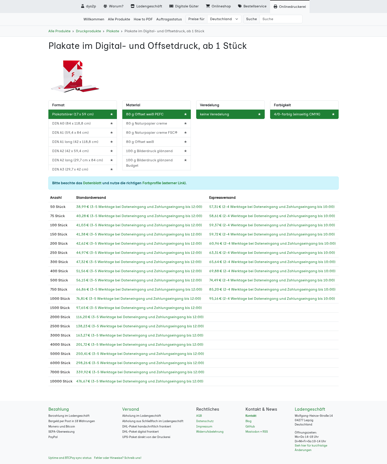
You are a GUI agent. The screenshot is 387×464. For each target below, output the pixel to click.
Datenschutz (205, 421)
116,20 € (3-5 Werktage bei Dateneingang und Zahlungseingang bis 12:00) (140, 317)
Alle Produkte (59, 31)
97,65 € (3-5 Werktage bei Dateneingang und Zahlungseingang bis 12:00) (139, 308)
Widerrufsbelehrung (210, 431)
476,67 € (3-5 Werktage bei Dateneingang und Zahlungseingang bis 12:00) (139, 381)
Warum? (115, 6)
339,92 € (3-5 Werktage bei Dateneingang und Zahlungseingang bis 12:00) (140, 372)
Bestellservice (255, 6)
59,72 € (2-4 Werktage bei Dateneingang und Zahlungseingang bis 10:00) (272, 234)
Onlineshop (221, 6)
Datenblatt (92, 183)
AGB (199, 415)
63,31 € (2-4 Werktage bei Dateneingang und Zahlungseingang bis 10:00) (272, 252)
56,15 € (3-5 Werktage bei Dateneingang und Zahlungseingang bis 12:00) (139, 280)
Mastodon (252, 431)
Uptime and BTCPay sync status (70, 458)
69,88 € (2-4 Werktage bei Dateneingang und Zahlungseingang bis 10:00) (272, 271)
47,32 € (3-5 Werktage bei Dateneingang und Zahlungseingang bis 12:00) (139, 262)
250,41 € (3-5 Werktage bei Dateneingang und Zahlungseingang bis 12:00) (140, 354)
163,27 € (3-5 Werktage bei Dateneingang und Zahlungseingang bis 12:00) (139, 335)
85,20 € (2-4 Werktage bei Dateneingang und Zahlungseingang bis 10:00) (272, 289)
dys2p (90, 6)
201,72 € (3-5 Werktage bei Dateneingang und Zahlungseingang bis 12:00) (139, 344)
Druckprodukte (88, 31)
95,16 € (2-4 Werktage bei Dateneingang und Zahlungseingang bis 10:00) (272, 298)
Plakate (112, 31)
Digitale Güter (186, 6)
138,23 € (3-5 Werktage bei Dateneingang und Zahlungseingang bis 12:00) (140, 326)
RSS (265, 431)
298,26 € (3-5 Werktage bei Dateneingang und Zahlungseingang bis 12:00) (140, 363)
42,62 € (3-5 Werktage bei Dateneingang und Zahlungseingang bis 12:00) (139, 243)
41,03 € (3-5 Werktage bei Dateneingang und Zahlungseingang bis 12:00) (139, 225)
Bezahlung (58, 409)
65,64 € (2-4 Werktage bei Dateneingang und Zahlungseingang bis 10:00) (272, 262)
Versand (130, 409)
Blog (248, 421)
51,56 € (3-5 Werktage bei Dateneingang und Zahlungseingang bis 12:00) (139, 271)
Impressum (204, 426)
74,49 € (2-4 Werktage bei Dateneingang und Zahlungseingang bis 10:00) (272, 280)
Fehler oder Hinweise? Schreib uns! (117, 458)
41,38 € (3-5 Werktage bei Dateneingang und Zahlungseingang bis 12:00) (139, 234)
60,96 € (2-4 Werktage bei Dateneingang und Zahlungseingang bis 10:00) (272, 243)
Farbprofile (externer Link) (164, 183)
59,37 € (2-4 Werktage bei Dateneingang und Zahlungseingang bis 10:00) (272, 225)
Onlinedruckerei (292, 6)
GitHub (250, 426)
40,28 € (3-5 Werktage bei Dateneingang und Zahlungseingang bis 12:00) (139, 216)
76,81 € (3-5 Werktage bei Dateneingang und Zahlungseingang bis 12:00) (138, 298)
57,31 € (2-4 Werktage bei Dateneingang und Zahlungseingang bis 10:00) (272, 207)
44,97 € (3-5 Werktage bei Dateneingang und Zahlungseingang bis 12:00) (139, 252)
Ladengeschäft (148, 6)
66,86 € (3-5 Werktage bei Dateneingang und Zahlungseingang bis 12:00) (139, 289)
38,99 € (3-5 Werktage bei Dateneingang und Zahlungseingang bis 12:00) (139, 207)
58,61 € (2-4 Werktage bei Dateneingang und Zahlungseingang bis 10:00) (272, 216)
